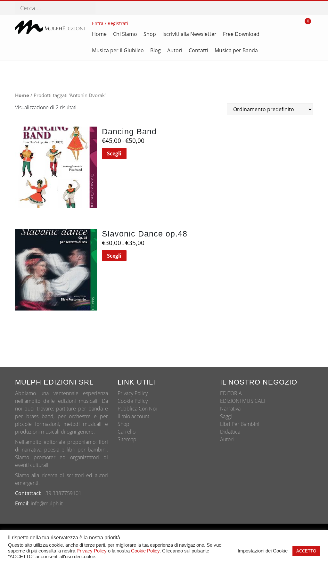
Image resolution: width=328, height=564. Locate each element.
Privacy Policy (133, 393)
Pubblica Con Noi (137, 408)
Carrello (126, 431)
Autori (227, 439)
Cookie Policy (133, 400)
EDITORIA (231, 393)
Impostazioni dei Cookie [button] (263, 550)
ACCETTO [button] (306, 551)
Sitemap (127, 439)
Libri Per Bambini (239, 423)
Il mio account (133, 416)
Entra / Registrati (110, 23)
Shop (123, 423)
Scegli (114, 153)
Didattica (230, 431)
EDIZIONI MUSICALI (242, 400)
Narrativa (230, 408)
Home (22, 95)
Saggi (226, 416)
